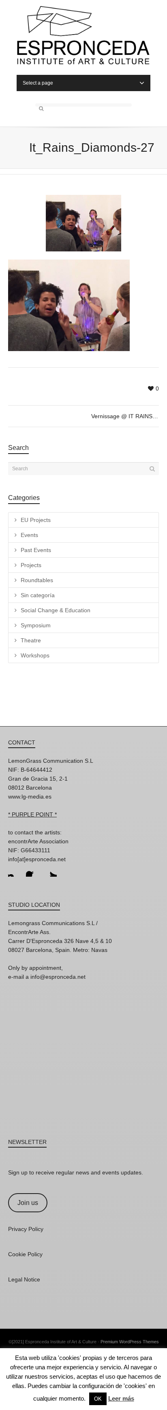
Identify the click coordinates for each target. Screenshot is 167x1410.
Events (29, 535)
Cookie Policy (25, 1254)
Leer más (121, 1398)
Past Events (36, 550)
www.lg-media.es (29, 796)
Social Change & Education (55, 610)
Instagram (14, 870)
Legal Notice (24, 1279)
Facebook (32, 870)
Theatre (31, 640)
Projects (31, 565)
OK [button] (98, 1399)
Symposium (36, 625)
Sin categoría (38, 595)
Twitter (50, 870)
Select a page (38, 83)
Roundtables (37, 580)
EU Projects (36, 520)
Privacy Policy (25, 1229)
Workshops (35, 655)
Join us (27, 1202)
